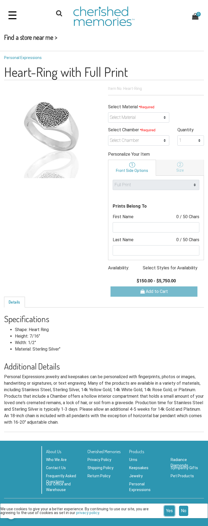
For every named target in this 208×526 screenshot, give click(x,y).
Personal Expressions (23, 57)
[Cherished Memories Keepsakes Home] (104, 16)
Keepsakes (138, 468)
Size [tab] (180, 167)
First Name (156, 216)
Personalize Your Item (129, 154)
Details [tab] (14, 302)
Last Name (156, 239)
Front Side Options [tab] (132, 168)
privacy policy (87, 513)
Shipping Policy (100, 468)
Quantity (185, 129)
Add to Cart (156, 291)
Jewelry (136, 476)
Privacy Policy (99, 460)
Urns (133, 460)
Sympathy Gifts (184, 468)
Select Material (131, 106)
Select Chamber (131, 129)
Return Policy (98, 476)
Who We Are (56, 460)
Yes (169, 510)
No (183, 510)
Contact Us (56, 468)
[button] (59, 14)
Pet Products (182, 476)
